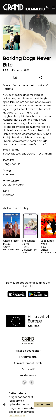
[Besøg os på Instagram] (24, 382)
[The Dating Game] (30, 225)
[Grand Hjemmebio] (28, 340)
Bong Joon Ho (11, 164)
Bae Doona (28, 153)
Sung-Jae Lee (11, 153)
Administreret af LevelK (28, 363)
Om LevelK (28, 369)
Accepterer (43, 404)
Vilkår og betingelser (28, 351)
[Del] (40, 77)
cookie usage (17, 415)
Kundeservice (28, 375)
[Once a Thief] (11, 225)
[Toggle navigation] (54, 7)
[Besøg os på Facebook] (31, 382)
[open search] (48, 7)
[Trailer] (15, 77)
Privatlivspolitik (28, 357)
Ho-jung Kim (44, 153)
